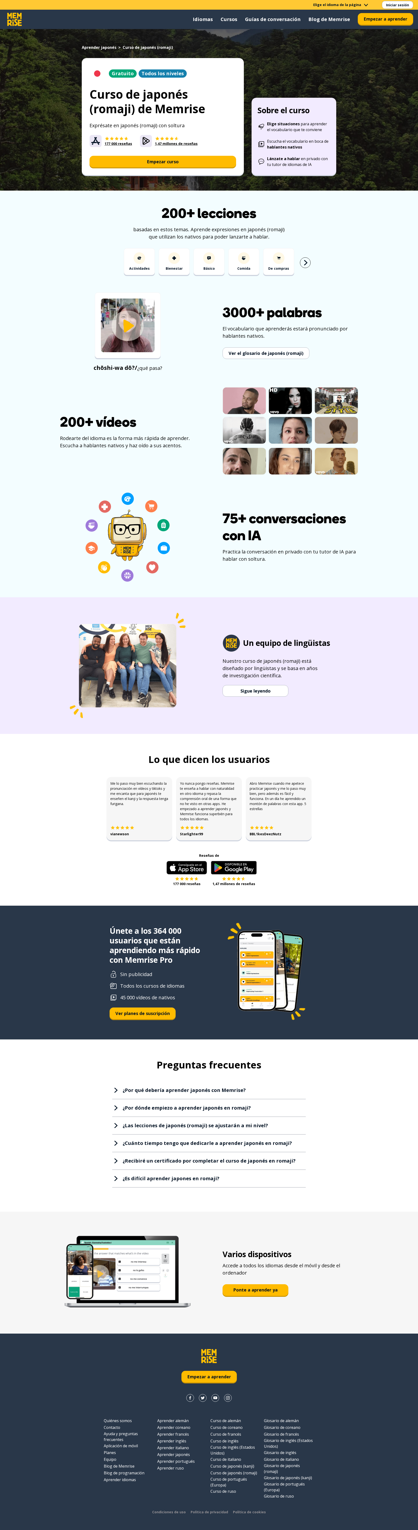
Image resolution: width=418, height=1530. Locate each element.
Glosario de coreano (282, 1427)
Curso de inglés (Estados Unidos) (232, 1450)
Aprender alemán (173, 1420)
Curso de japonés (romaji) (233, 1473)
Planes (110, 1452)
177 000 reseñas (187, 883)
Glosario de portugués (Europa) (284, 1487)
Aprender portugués (176, 1461)
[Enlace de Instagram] (228, 1398)
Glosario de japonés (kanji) (288, 1477)
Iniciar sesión (397, 5)
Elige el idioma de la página (337, 4)
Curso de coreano (226, 1427)
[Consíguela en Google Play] (234, 867)
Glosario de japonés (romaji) (282, 1468)
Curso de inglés (224, 1441)
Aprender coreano (173, 1427)
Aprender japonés (99, 47)
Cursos (229, 19)
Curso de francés (225, 1434)
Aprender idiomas (120, 1479)
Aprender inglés (171, 1441)
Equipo (110, 1459)
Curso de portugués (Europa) (228, 1482)
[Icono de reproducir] (128, 326)
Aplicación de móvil (121, 1445)
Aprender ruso (170, 1468)
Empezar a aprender (385, 19)
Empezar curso (163, 161)
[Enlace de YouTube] (215, 1398)
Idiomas (203, 19)
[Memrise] (14, 19)
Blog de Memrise (329, 19)
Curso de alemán (225, 1420)
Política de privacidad (209, 1512)
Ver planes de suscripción (142, 1013)
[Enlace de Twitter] (203, 1398)
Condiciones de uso (169, 1512)
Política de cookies (249, 1512)
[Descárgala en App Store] (186, 867)
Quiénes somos (118, 1420)
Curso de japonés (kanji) (232, 1466)
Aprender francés (173, 1434)
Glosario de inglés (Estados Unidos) (288, 1443)
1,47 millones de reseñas (233, 883)
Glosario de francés (281, 1434)
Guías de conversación (273, 19)
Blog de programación (124, 1473)
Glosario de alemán (281, 1420)
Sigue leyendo (255, 691)
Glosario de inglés (280, 1452)
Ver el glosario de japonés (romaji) (266, 353)
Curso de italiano (225, 1459)
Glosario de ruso (279, 1496)
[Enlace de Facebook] (190, 1398)
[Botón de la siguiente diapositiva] (305, 262)
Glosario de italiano (281, 1459)
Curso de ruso (223, 1491)
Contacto (112, 1427)
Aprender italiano (173, 1447)
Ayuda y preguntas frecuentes (121, 1436)
